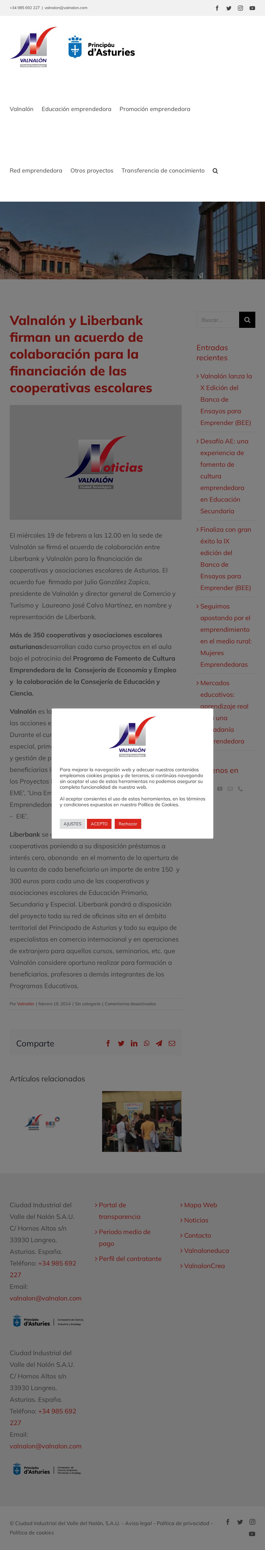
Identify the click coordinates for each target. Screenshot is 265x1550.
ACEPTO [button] (99, 823)
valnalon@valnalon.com (66, 7)
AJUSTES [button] (72, 823)
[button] (215, 170)
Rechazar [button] (128, 823)
